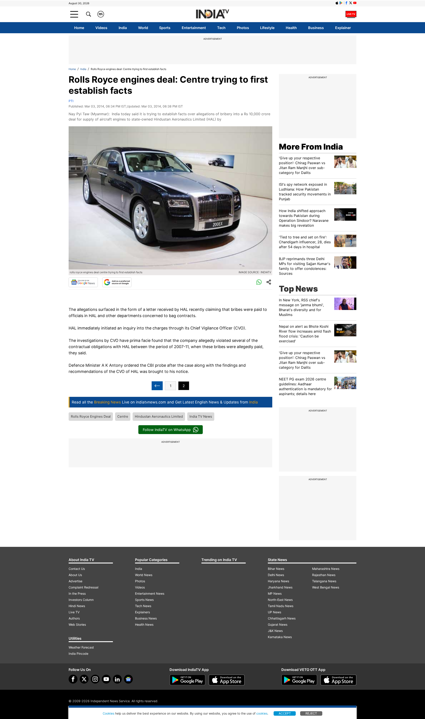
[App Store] (227, 680)
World (143, 27)
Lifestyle (267, 27)
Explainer (343, 27)
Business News (146, 618)
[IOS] (336, 2)
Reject (311, 713)
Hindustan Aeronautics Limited (159, 416)
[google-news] (128, 679)
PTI (71, 101)
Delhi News (276, 575)
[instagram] (95, 679)
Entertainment (194, 27)
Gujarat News (277, 624)
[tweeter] (84, 679)
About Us (75, 575)
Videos (101, 27)
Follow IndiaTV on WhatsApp (167, 429)
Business (316, 27)
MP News (275, 593)
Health (291, 27)
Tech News (143, 606)
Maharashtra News (325, 569)
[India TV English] (212, 14)
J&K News (275, 631)
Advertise (75, 581)
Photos (243, 27)
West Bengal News (325, 587)
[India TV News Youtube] (354, 2)
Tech (221, 27)
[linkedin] (117, 679)
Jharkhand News (280, 587)
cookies (261, 713)
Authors (74, 618)
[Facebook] (73, 679)
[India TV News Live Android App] (187, 680)
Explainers (142, 612)
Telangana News (324, 581)
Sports (164, 27)
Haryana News (278, 581)
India (123, 27)
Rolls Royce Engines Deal (91, 416)
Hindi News (77, 606)
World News (143, 575)
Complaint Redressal (83, 587)
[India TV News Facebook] (346, 2)
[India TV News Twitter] (350, 2)
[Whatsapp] (259, 282)
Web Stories (77, 624)
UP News (274, 612)
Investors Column (81, 600)
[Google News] (83, 282)
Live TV (74, 612)
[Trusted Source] (116, 282)
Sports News (144, 600)
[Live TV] (351, 14)
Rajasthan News (323, 575)
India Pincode (78, 653)
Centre (122, 416)
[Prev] (157, 385)
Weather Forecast (81, 647)
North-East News (280, 600)
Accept (285, 713)
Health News (144, 624)
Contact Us (77, 569)
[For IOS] (338, 680)
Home (79, 27)
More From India (311, 147)
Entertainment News (149, 593)
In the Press (77, 593)
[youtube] (106, 679)
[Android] (341, 2)
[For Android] (299, 680)
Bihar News (276, 569)
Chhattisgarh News (282, 618)
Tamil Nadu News (280, 606)
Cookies (108, 713)
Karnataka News (280, 637)
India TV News (200, 416)
